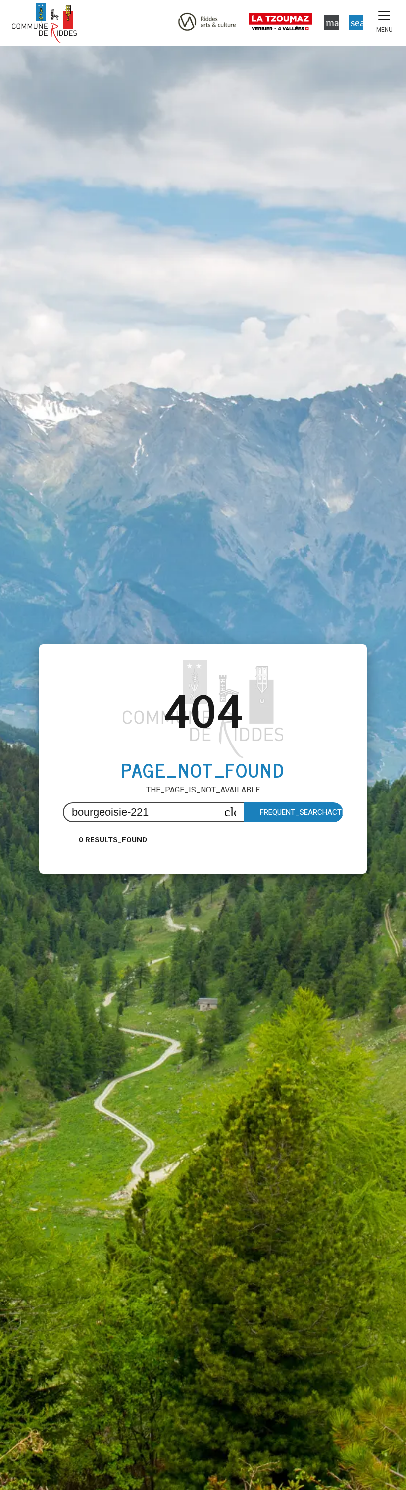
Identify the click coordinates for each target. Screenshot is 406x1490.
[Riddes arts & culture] (207, 23)
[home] (44, 23)
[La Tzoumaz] (282, 23)
